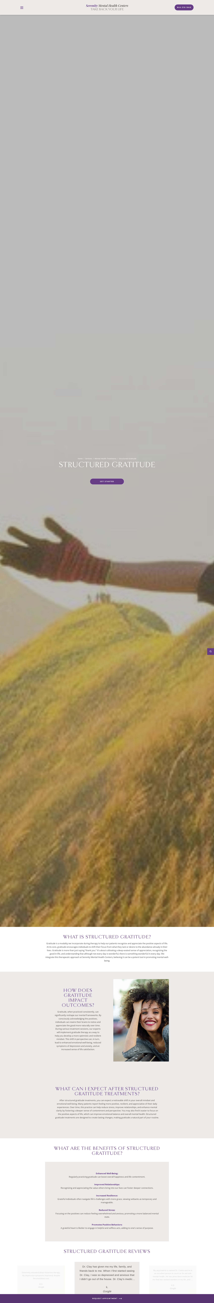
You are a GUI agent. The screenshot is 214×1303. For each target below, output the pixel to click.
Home (80, 458)
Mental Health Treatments (105, 458)
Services (88, 458)
